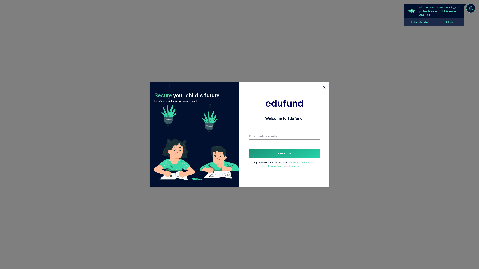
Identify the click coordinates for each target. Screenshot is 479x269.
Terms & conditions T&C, (302, 162)
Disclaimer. (295, 166)
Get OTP (284, 153)
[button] (195, 134)
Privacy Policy (275, 166)
